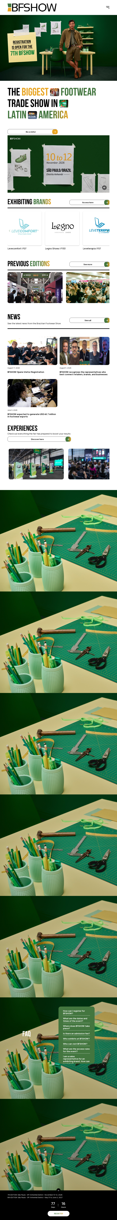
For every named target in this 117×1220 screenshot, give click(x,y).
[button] (107, 230)
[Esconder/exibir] (58, 1190)
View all (88, 320)
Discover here (37, 439)
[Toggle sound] (104, 187)
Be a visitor (31, 132)
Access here (87, 202)
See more (88, 264)
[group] (25, 230)
